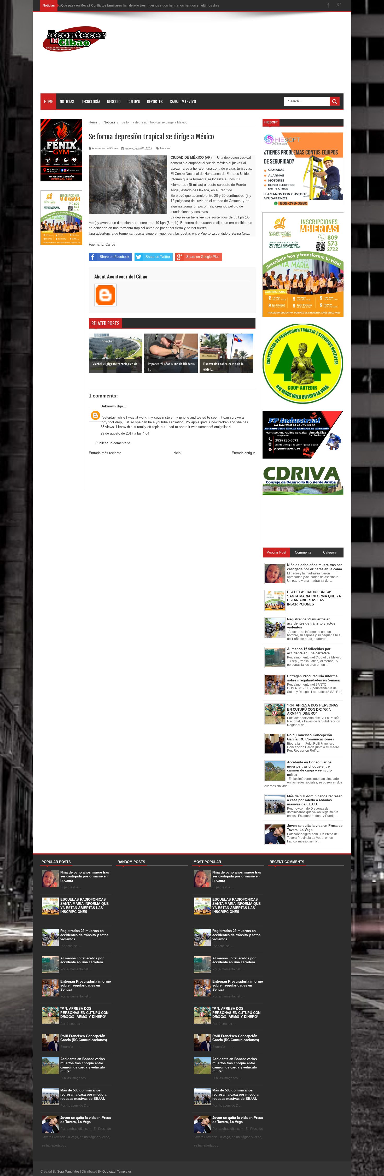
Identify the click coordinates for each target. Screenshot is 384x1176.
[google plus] (339, 5)
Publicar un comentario (112, 443)
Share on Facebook (114, 257)
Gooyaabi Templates (117, 1171)
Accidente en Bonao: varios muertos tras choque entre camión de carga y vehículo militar (82, 1065)
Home (48, 101)
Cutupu (133, 101)
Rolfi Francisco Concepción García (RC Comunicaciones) (83, 1038)
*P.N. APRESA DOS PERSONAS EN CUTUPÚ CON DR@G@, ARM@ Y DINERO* (84, 1013)
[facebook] (328, 5)
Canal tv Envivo (183, 101)
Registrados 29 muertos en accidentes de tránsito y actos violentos (84, 935)
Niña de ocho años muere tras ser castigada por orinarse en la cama (84, 876)
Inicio (176, 453)
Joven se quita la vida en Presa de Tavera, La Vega (85, 1120)
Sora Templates (68, 1171)
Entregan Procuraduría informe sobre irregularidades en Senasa (85, 985)
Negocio (113, 101)
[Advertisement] (248, 56)
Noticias (67, 101)
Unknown (108, 406)
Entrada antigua (243, 453)
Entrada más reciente (105, 453)
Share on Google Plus (202, 257)
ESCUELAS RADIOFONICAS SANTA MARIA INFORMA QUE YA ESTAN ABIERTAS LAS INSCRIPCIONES (84, 906)
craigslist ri (222, 427)
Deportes (155, 101)
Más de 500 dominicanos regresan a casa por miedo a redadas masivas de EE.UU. (83, 1094)
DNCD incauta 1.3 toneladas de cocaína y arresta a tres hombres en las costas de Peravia (126, 5)
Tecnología (90, 101)
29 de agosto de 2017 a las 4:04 (125, 433)
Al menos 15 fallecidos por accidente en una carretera (82, 960)
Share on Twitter (158, 257)
